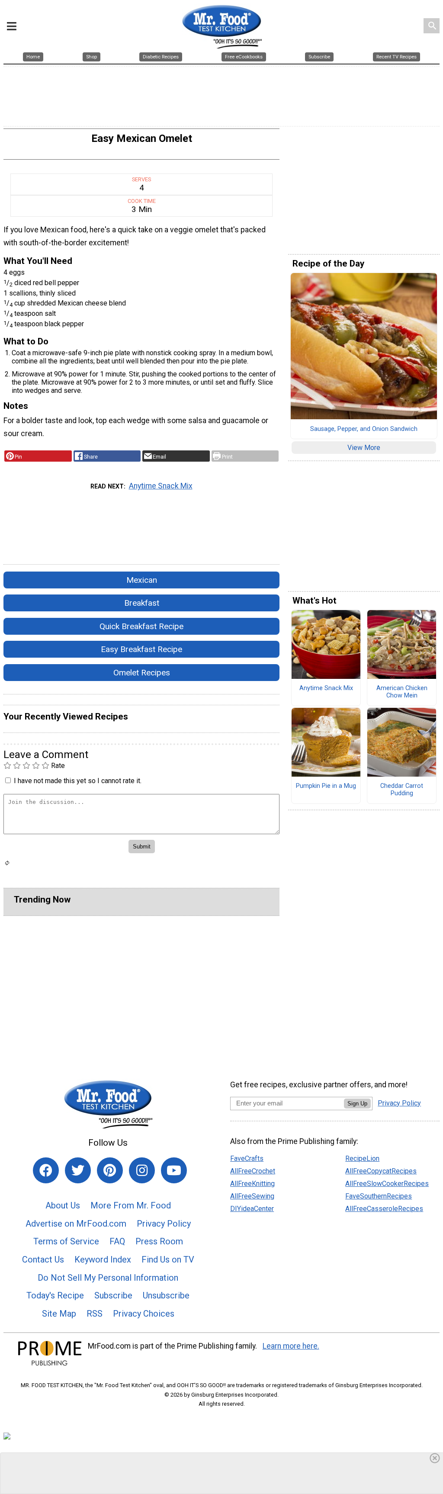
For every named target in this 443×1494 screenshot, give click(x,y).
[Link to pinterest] (110, 1170)
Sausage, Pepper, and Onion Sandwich (363, 429)
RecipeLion (362, 1158)
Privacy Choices (143, 1313)
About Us (62, 1205)
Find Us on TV (167, 1259)
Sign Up (357, 1103)
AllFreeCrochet (252, 1171)
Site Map (59, 1313)
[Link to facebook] (46, 1170)
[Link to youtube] (174, 1170)
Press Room (159, 1241)
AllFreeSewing (252, 1196)
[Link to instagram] (142, 1170)
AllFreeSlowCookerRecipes (387, 1183)
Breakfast (141, 603)
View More (363, 447)
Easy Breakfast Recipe (141, 649)
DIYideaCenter (252, 1209)
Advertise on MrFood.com (76, 1223)
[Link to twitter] (78, 1170)
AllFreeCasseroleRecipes (384, 1209)
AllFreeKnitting (252, 1183)
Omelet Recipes (141, 673)
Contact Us (43, 1259)
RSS (95, 1313)
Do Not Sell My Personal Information (108, 1277)
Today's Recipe (55, 1295)
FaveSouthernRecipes (378, 1196)
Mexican (141, 580)
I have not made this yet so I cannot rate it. (77, 781)
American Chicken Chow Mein (401, 692)
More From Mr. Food (130, 1205)
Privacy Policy (164, 1223)
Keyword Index (102, 1259)
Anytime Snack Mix (161, 486)
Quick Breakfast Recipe (141, 626)
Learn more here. (291, 1346)
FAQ (117, 1241)
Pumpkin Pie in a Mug (326, 786)
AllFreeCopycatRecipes (381, 1171)
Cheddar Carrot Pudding (401, 790)
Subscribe (113, 1295)
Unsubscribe (166, 1295)
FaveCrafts (246, 1158)
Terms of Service (66, 1241)
